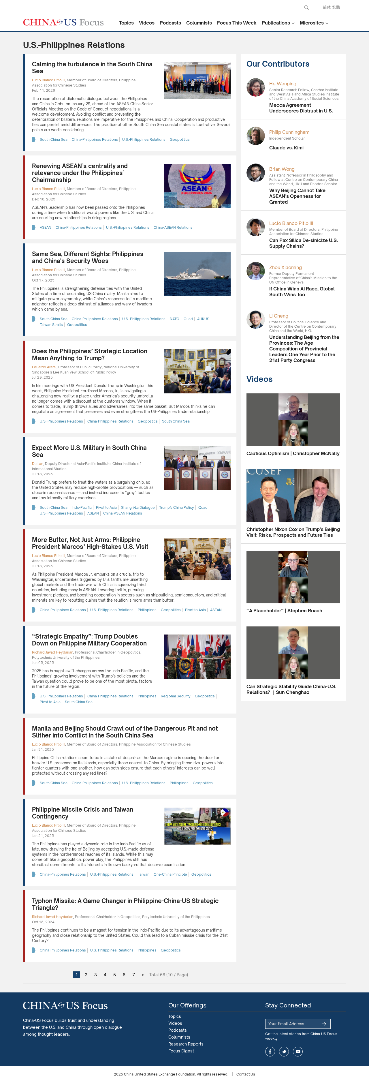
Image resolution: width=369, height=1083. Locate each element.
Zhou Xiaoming (285, 267)
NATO (174, 319)
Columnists (199, 23)
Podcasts (170, 23)
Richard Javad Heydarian (52, 652)
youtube (298, 1051)
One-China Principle (170, 874)
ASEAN (45, 227)
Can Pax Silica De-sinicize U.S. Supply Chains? (303, 243)
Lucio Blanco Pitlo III (48, 80)
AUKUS (203, 319)
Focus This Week (237, 23)
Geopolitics (180, 139)
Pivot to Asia (106, 507)
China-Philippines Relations (95, 139)
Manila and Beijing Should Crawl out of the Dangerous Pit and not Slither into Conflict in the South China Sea (125, 732)
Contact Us (245, 1074)
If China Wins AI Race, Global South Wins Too (302, 291)
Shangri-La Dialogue (138, 507)
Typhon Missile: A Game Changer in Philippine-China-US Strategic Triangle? (125, 904)
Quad (188, 319)
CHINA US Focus (63, 22)
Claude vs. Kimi (286, 148)
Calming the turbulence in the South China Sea (92, 68)
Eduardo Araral (44, 367)
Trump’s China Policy (176, 507)
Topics (126, 23)
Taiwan (143, 874)
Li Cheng (278, 316)
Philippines (147, 610)
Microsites (312, 23)
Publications (276, 23)
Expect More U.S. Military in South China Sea (89, 451)
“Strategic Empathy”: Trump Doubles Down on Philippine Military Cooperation (89, 640)
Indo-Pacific (82, 507)
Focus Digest (181, 1050)
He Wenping (282, 84)
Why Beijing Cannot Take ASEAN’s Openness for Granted (297, 196)
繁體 (336, 7)
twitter (284, 1051)
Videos (147, 23)
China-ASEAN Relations (173, 227)
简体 (327, 7)
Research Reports (186, 1043)
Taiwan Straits (51, 324)
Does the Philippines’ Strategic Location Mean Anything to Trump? (89, 355)
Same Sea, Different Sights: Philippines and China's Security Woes (88, 257)
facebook (270, 1051)
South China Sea (53, 139)
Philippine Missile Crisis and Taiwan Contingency (82, 813)
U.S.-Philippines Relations (143, 139)
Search (306, 7)
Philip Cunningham (289, 132)
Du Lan (37, 463)
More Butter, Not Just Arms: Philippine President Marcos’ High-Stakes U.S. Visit (90, 543)
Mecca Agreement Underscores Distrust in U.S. (301, 108)
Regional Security (176, 696)
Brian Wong (282, 169)
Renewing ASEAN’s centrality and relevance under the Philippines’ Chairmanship (80, 172)
